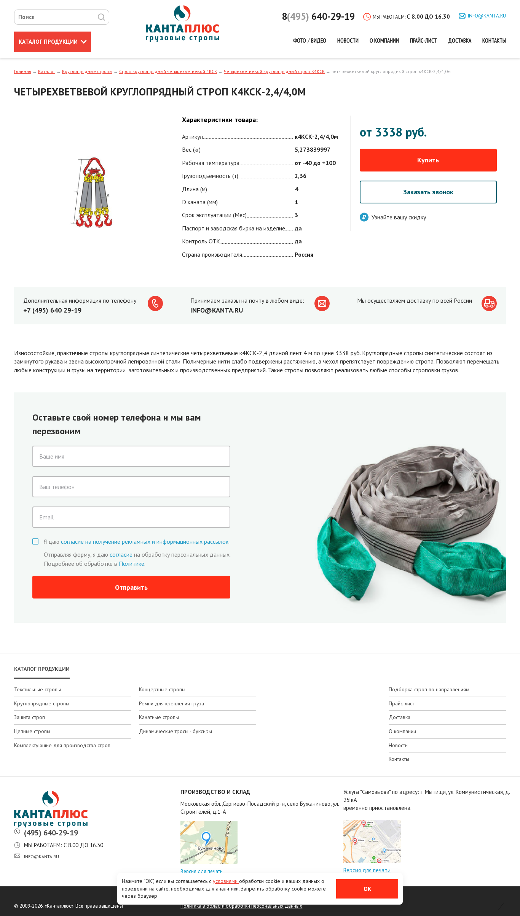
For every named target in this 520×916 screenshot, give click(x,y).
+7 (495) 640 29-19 (52, 310)
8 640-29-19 (318, 16)
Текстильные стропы (37, 689)
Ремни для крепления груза (171, 703)
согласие (121, 554)
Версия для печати (201, 871)
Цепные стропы (32, 731)
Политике (131, 563)
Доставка (459, 40)
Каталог (48, 41)
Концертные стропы (162, 689)
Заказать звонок (428, 191)
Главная (22, 71)
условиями (226, 881)
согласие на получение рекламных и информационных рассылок (144, 541)
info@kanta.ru (487, 16)
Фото (299, 40)
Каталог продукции (42, 668)
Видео (318, 40)
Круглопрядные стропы (87, 71)
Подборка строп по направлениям (429, 689)
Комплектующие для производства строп (62, 745)
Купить (428, 160)
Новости (348, 40)
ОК (367, 888)
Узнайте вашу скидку (399, 217)
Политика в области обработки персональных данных (241, 906)
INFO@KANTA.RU (216, 310)
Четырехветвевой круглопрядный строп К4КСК (274, 71)
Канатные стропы (159, 717)
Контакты (494, 40)
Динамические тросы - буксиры (175, 731)
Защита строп (29, 717)
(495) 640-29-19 (51, 833)
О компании (384, 40)
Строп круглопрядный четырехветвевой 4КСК (168, 71)
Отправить (131, 587)
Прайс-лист (423, 40)
